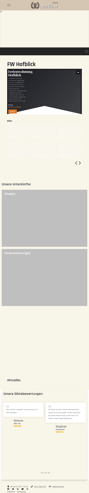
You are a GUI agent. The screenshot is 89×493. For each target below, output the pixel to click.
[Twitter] (13, 489)
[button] (6, 51)
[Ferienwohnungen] (44, 277)
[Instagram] (27, 489)
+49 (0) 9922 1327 (40, 486)
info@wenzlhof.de (58, 486)
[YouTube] (22, 489)
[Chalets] (44, 218)
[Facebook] (8, 489)
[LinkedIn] (18, 489)
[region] (44, 32)
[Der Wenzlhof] (44, 5)
